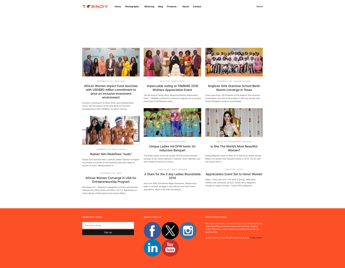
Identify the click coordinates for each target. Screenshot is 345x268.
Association (239, 81)
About (185, 6)
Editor (240, 169)
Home (118, 6)
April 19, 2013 (230, 169)
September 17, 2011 (108, 173)
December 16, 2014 (103, 149)
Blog (160, 6)
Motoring (149, 6)
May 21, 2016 (165, 81)
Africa (117, 81)
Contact (197, 6)
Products (172, 6)
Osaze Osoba (256, 237)
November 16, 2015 (224, 81)
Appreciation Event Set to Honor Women (234, 174)
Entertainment (235, 142)
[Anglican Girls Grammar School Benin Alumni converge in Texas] (234, 62)
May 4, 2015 (163, 142)
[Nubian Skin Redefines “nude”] (111, 130)
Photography (132, 6)
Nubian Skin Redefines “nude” (111, 154)
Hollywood (247, 142)
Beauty (115, 149)
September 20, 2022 (105, 81)
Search (259, 6)
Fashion (122, 149)
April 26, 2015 (221, 142)
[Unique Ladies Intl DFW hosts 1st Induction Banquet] (172, 122)
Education (183, 169)
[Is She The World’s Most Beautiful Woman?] (234, 122)
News (122, 81)
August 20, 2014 (164, 169)
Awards (174, 81)
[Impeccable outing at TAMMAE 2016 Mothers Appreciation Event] (172, 62)
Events (181, 81)
